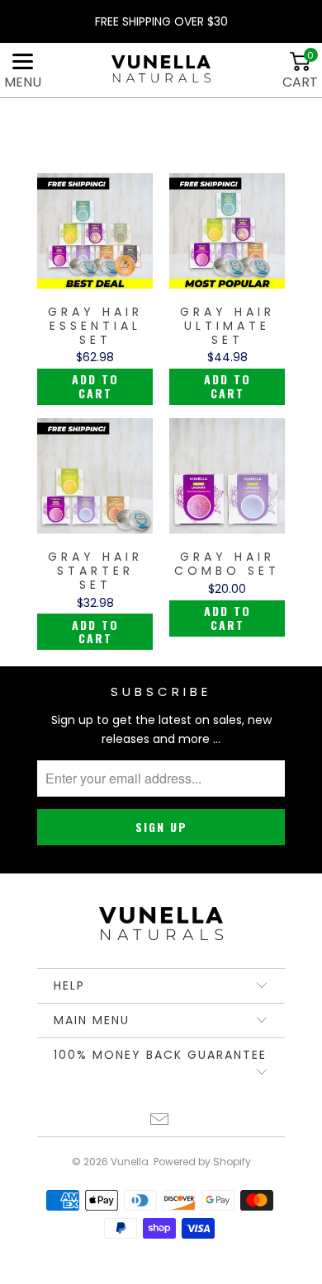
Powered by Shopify (202, 1162)
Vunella (130, 1162)
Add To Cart (95, 386)
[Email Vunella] (160, 1121)
